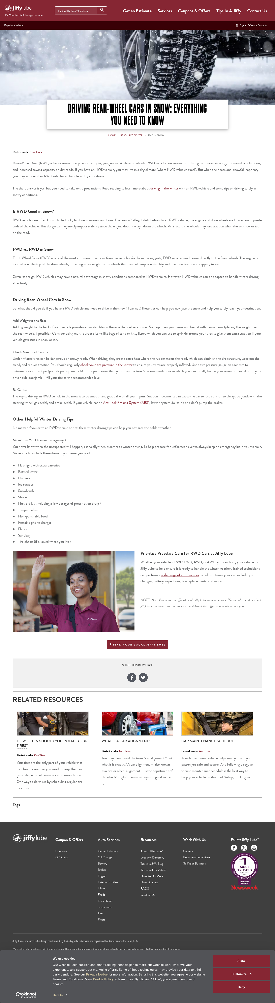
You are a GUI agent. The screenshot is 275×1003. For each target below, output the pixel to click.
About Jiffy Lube (152, 851)
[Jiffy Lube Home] (18, 9)
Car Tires (36, 152)
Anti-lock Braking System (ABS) (126, 402)
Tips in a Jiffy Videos (153, 870)
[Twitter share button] (143, 678)
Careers (188, 851)
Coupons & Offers (194, 11)
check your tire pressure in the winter (106, 364)
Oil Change (105, 857)
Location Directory (152, 857)
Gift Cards (62, 857)
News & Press (149, 882)
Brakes (102, 869)
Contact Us (257, 11)
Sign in (253, 25)
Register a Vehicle (13, 25)
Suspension (105, 907)
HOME (112, 135)
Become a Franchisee (196, 857)
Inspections (105, 900)
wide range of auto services (180, 574)
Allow (241, 960)
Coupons (61, 851)
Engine (102, 876)
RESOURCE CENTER (131, 135)
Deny (241, 987)
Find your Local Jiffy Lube (139, 645)
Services (165, 11)
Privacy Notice (97, 974)
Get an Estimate (137, 11)
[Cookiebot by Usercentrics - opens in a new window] (26, 995)
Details (58, 995)
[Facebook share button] (131, 678)
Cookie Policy (103, 979)
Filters (101, 888)
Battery (102, 863)
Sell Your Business (194, 863)
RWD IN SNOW (156, 135)
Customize (239, 974)
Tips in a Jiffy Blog (152, 863)
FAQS (145, 888)
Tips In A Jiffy (228, 11)
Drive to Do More (152, 876)
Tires (101, 913)
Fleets (101, 919)
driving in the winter (164, 188)
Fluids (101, 894)
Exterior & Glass (108, 882)
